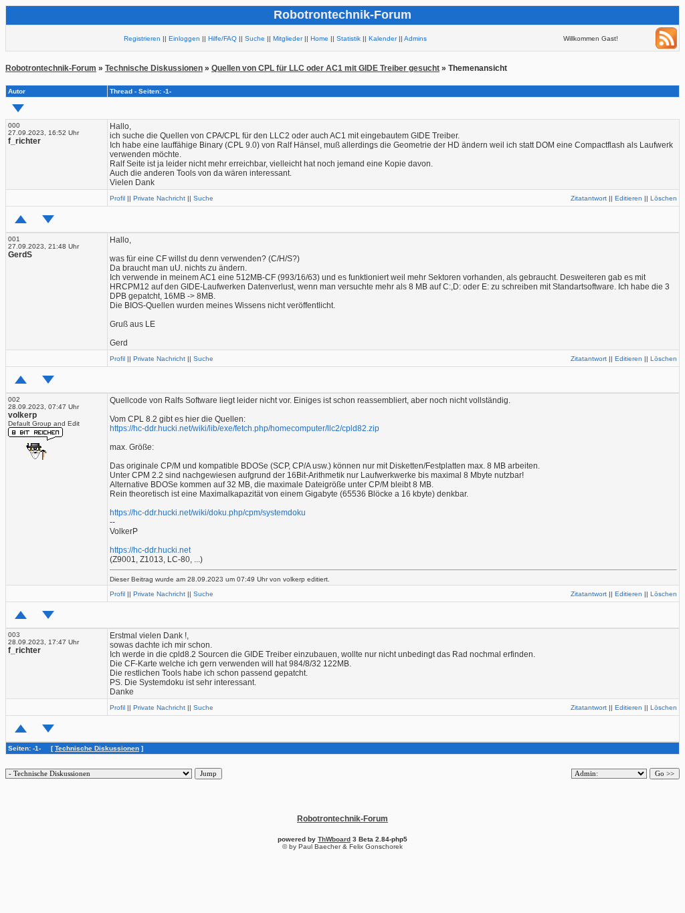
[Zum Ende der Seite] (18, 108)
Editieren (628, 198)
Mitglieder (287, 38)
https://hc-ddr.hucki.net (150, 550)
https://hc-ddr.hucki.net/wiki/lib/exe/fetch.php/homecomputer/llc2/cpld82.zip (244, 428)
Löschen (663, 198)
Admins (415, 38)
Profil (117, 198)
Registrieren (142, 38)
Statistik (348, 38)
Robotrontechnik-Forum (50, 68)
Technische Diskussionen (154, 68)
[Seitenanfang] (20, 219)
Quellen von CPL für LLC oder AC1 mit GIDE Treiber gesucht (325, 68)
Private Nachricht (159, 198)
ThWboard (334, 839)
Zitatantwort (589, 198)
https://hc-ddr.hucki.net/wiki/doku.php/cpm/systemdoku (208, 512)
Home (319, 38)
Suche (255, 38)
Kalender (383, 38)
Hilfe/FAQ (222, 38)
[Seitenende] (48, 219)
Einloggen (184, 38)
